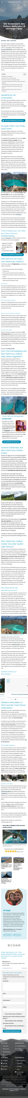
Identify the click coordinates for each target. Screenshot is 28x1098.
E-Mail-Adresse (6, 1000)
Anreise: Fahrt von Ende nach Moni (9, 78)
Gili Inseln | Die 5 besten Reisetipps (14, 694)
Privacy (10, 845)
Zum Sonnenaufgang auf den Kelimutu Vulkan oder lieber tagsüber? (13, 82)
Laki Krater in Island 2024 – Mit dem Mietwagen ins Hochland (17, 866)
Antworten (24, 968)
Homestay (18, 214)
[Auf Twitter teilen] (14, 945)
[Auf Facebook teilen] (11, 945)
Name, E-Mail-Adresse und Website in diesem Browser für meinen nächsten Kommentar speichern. (14, 1016)
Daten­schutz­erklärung (18, 844)
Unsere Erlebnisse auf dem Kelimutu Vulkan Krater (12, 84)
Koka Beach (4, 793)
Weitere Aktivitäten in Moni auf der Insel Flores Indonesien (11, 90)
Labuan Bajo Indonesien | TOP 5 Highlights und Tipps (6, 866)
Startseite (3, 40)
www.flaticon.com (18, 1085)
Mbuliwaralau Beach (6, 791)
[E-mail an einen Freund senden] (16, 945)
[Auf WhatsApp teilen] (9, 945)
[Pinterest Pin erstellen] (19, 945)
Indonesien (13, 40)
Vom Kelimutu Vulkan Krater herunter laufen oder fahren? (12, 87)
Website (5, 1007)
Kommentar (6, 981)
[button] (2, 2)
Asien (8, 40)
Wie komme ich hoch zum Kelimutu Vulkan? (11, 79)
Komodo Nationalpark (6, 49)
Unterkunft (8, 238)
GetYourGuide (10, 348)
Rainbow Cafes (16, 644)
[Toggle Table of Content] (23, 74)
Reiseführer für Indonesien (7, 76)
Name (4, 993)
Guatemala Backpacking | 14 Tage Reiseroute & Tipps (6, 881)
